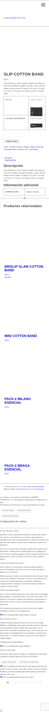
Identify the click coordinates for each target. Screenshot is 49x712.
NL (7, 18)
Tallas (8, 100)
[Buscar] (36, 5)
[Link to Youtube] (43, 491)
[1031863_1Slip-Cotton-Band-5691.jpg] (24, 71)
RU (24, 18)
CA (5, 18)
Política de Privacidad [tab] (7, 650)
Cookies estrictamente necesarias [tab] (11, 563)
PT (22, 18)
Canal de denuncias (21, 489)
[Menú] (42, 5)
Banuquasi (41, 489)
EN (10, 18)
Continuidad (8, 149)
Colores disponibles (15, 118)
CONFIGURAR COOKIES (10, 516)
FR (12, 18)
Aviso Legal (27, 486)
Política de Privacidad (37, 486)
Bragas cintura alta (36, 147)
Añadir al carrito (11, 141)
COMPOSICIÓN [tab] (10, 160)
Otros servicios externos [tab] (8, 619)
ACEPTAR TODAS (8, 510)
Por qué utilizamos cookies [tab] (9, 531)
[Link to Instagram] (40, 491)
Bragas (26, 147)
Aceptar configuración (9, 662)
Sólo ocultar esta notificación (29, 662)
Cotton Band (33, 149)
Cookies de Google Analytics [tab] (10, 590)
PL (19, 18)
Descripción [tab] (9, 158)
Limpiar (32, 127)
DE (15, 18)
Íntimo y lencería (18, 149)
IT (17, 18)
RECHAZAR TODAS (24, 510)
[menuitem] (36, 5)
